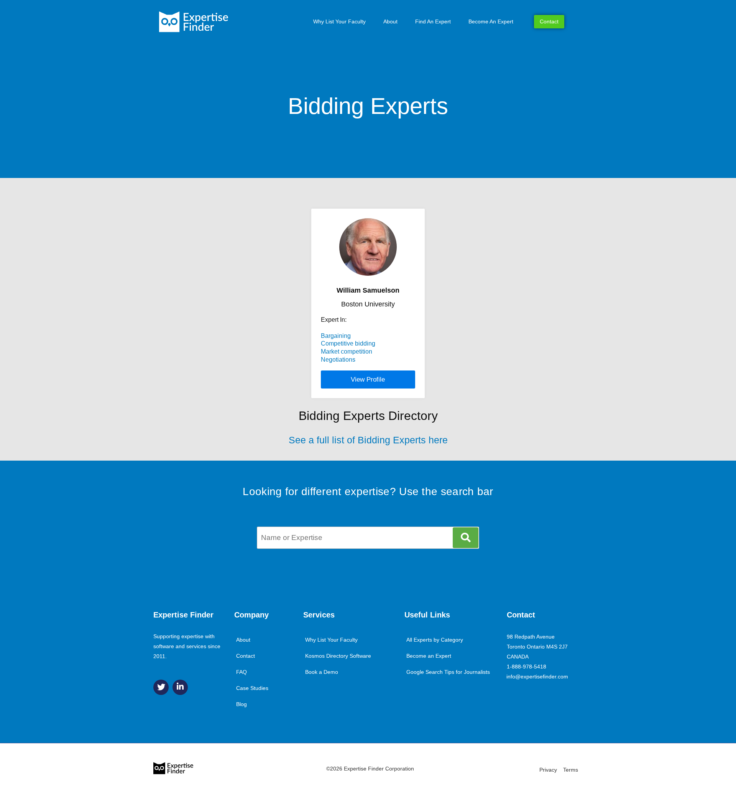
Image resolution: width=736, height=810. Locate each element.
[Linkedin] (180, 687)
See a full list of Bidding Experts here (368, 440)
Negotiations (338, 359)
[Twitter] (161, 687)
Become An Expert (490, 21)
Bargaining (336, 336)
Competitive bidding (348, 343)
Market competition (346, 351)
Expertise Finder (183, 615)
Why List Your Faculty (339, 21)
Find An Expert (433, 21)
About (390, 21)
